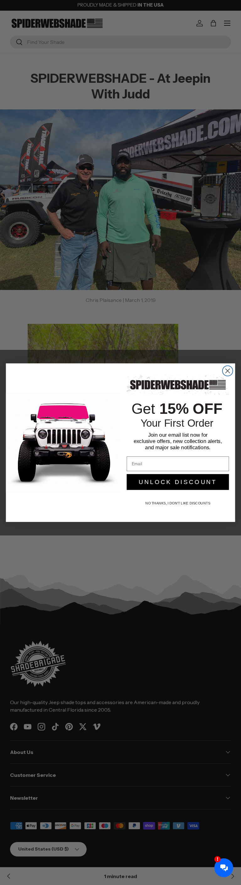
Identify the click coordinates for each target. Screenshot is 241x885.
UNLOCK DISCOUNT (178, 482)
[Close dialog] (227, 371)
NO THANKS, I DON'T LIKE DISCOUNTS (177, 503)
